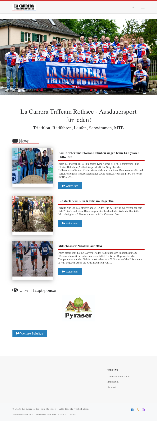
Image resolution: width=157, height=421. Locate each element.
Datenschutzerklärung (118, 376)
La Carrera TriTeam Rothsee (39, 408)
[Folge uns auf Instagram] (143, 410)
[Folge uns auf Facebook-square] (132, 410)
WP (31, 414)
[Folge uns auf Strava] (138, 410)
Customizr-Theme (66, 414)
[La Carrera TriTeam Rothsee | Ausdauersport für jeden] (24, 6)
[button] (78, 308)
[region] (78, 57)
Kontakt (111, 387)
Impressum (113, 381)
